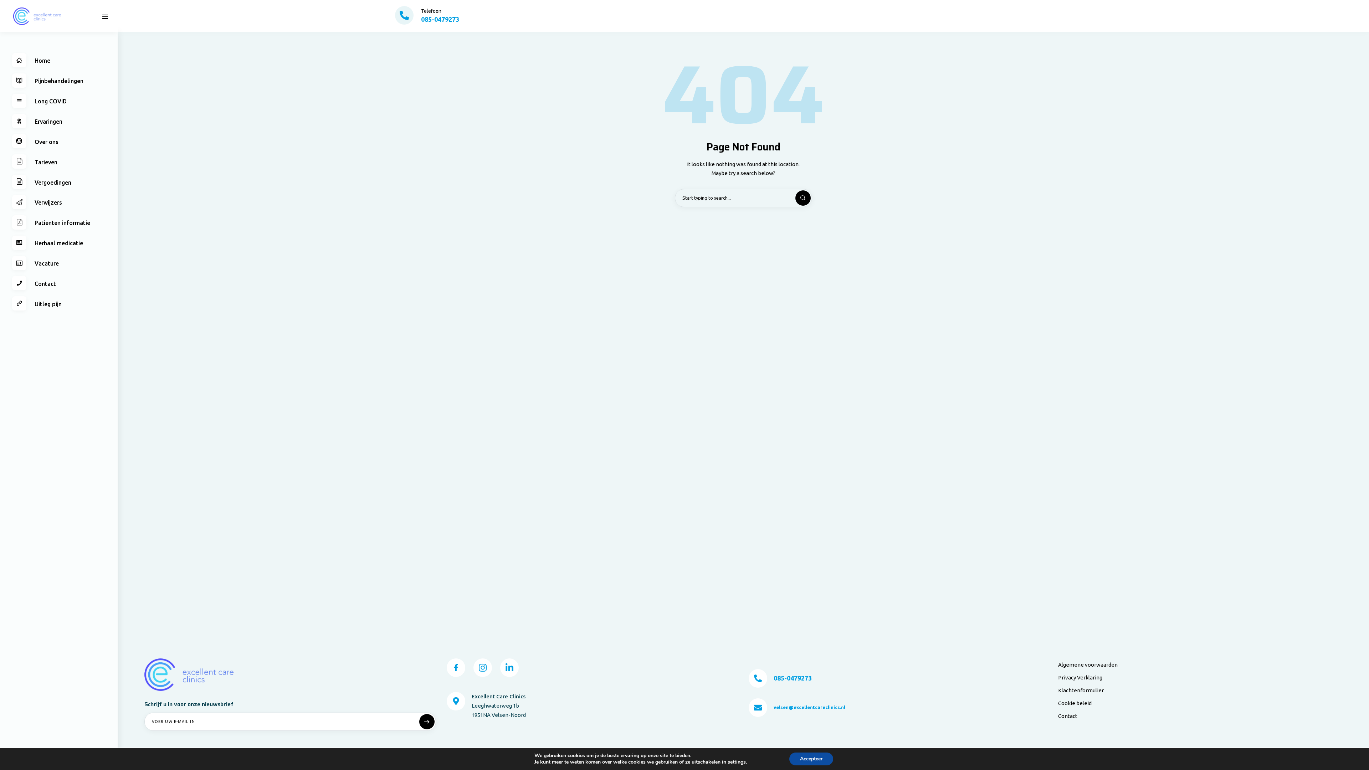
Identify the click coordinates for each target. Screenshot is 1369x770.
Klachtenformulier (1081, 690)
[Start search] (797, 198)
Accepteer (811, 758)
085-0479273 (793, 678)
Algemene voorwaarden (1088, 665)
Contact (1067, 716)
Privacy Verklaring (1080, 677)
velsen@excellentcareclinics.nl (809, 707)
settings (737, 762)
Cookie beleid (1075, 703)
